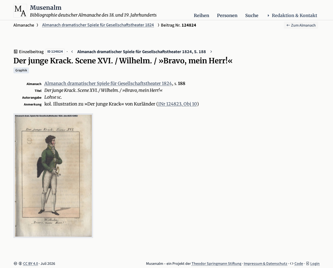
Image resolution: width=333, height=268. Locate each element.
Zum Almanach (303, 25)
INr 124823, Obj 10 (177, 104)
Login (315, 263)
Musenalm (46, 7)
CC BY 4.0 (30, 263)
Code (298, 263)
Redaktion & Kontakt (294, 15)
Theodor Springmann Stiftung (216, 263)
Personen (227, 15)
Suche (251, 15)
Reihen (201, 15)
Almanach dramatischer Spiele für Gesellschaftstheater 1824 (98, 25)
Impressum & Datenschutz (265, 263)
